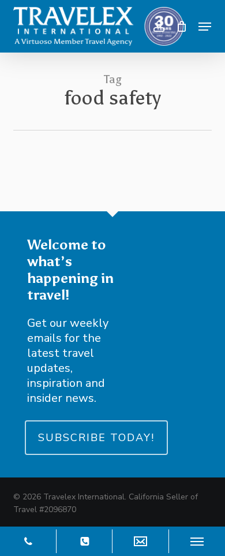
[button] (204, 26)
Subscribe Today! (96, 438)
